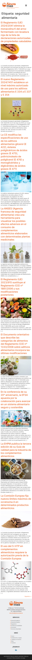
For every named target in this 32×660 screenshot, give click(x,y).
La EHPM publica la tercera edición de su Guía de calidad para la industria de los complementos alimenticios (16, 450)
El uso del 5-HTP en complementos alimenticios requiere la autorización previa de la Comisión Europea (14, 552)
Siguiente (28, 596)
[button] (26, 5)
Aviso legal (23, 658)
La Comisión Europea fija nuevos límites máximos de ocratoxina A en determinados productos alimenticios (16, 502)
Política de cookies (16, 658)
